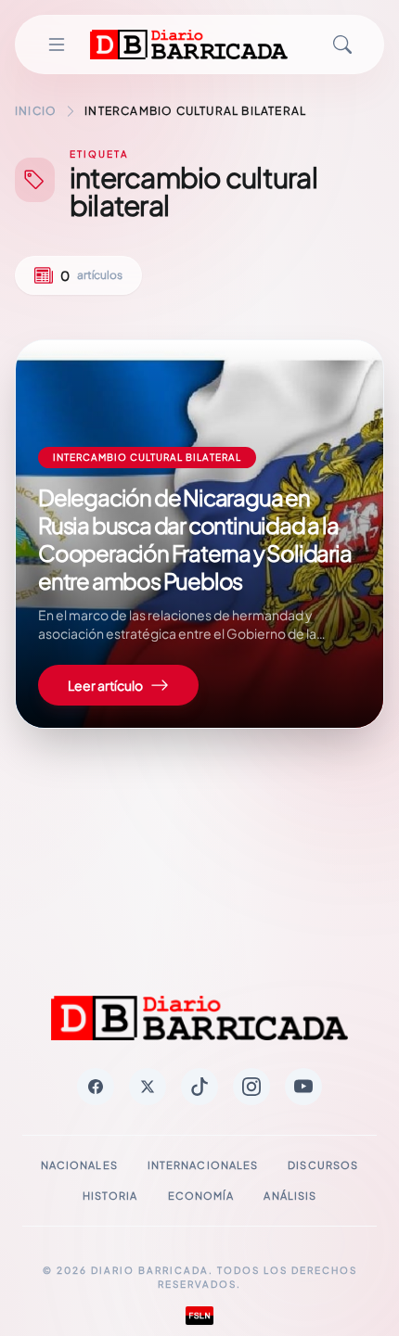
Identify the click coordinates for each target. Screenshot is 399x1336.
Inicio (36, 111)
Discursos (323, 1165)
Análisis (290, 1196)
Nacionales (79, 1165)
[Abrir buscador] (342, 44)
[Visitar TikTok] (199, 1086)
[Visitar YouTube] (303, 1086)
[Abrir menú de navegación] (56, 44)
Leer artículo (105, 685)
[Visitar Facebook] (95, 1086)
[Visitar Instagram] (251, 1086)
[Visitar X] (147, 1086)
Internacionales (203, 1165)
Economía (201, 1196)
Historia (110, 1196)
